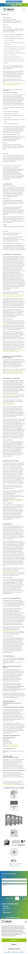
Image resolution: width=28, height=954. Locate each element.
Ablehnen (14, 944)
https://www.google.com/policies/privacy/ (12, 373)
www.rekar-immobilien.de (13, 746)
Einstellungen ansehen (14, 949)
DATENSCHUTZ (15, 952)
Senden (24, 898)
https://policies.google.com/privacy (10, 394)
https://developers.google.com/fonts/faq (16, 370)
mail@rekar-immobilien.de (12, 744)
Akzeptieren (14, 940)
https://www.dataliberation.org (9, 404)
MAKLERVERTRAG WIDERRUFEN (14, 1)
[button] (25, 922)
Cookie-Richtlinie (7, 952)
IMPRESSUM (21, 952)
